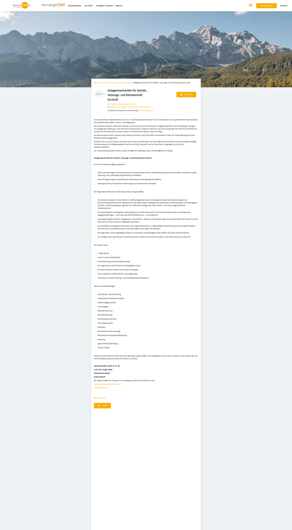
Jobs (95, 83)
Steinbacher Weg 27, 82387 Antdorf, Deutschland (130, 107)
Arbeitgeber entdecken (104, 6)
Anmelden (283, 6)
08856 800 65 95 (100, 388)
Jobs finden (89, 6)
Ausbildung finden (74, 6)
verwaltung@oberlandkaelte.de (107, 384)
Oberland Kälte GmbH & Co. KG (123, 104)
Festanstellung (145, 111)
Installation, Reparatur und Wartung (115, 83)
